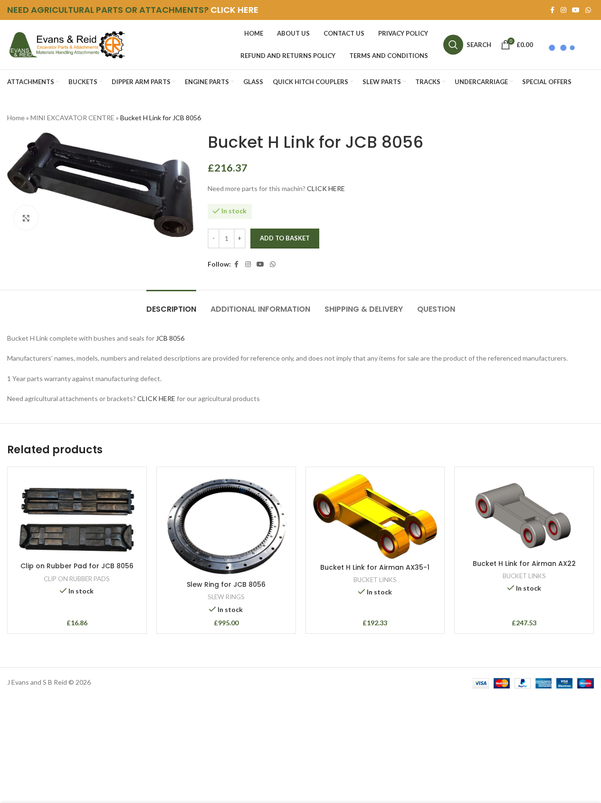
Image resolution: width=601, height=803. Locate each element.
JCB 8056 (170, 338)
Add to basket (285, 238)
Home (16, 118)
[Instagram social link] (563, 10)
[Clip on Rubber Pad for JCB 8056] (77, 515)
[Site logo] (66, 44)
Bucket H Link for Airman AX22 (524, 563)
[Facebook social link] (552, 10)
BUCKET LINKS (375, 579)
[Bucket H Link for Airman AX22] (524, 514)
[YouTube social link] (575, 10)
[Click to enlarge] (26, 217)
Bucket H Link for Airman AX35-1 (374, 567)
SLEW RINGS (226, 597)
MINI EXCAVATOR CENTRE (72, 118)
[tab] (171, 304)
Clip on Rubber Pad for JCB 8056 (77, 566)
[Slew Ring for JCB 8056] (226, 525)
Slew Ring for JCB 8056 (226, 584)
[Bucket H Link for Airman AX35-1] (375, 516)
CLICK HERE (234, 10)
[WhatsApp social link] (588, 10)
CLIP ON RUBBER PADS (77, 579)
